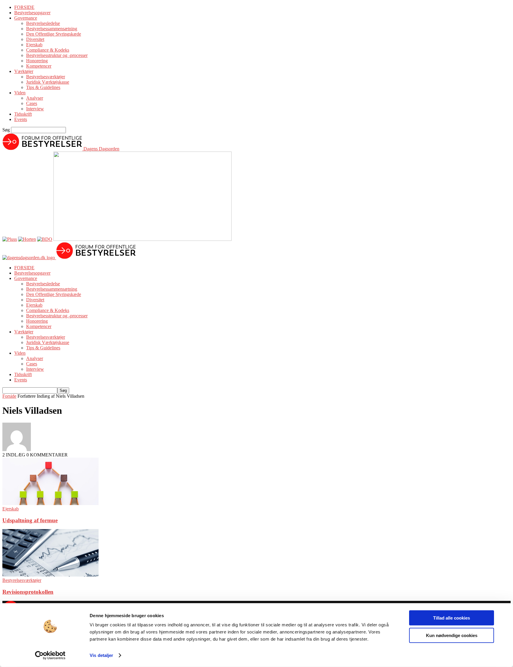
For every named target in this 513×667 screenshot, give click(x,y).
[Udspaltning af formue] (50, 503)
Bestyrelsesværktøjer (45, 76)
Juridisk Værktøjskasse (47, 82)
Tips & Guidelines (43, 87)
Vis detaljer (101, 655)
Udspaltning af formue (30, 520)
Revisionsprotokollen (27, 592)
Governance (25, 17)
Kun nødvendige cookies (451, 635)
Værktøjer (23, 71)
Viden (20, 92)
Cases (31, 103)
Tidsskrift (23, 114)
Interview (35, 108)
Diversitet (35, 39)
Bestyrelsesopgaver (32, 12)
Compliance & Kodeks (47, 49)
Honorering (37, 60)
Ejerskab (34, 44)
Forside (9, 396)
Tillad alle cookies (451, 617)
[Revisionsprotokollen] (50, 574)
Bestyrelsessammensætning (51, 28)
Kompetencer (38, 66)
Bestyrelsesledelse (43, 23)
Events (20, 119)
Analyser (34, 98)
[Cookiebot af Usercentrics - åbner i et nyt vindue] (50, 655)
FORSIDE (24, 7)
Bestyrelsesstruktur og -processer (57, 55)
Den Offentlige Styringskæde (53, 33)
